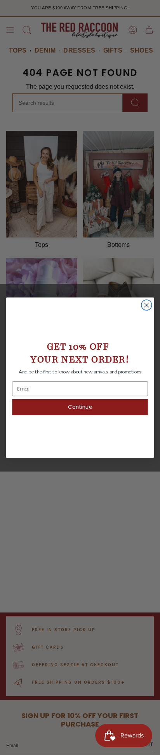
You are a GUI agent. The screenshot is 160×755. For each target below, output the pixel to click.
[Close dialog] (146, 305)
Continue (80, 406)
